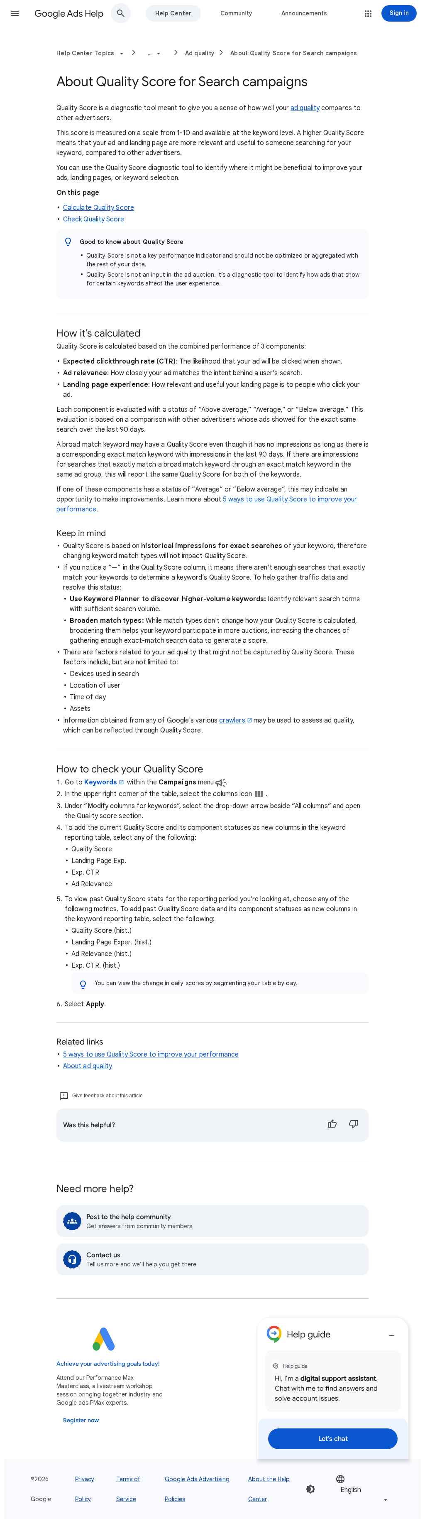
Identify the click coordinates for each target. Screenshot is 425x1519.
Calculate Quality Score (98, 208)
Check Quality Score (94, 219)
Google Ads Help (68, 13)
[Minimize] (392, 1332)
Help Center (173, 13)
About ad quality (87, 1066)
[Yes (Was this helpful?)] (332, 1125)
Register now (81, 1420)
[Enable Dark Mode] (310, 1489)
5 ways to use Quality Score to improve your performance (151, 1054)
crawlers (232, 720)
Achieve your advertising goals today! (108, 1363)
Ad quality (200, 53)
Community (236, 13)
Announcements (304, 13)
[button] (15, 13)
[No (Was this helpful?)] (353, 1125)
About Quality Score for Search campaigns (293, 53)
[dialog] (332, 1388)
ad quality (305, 108)
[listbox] (362, 1489)
